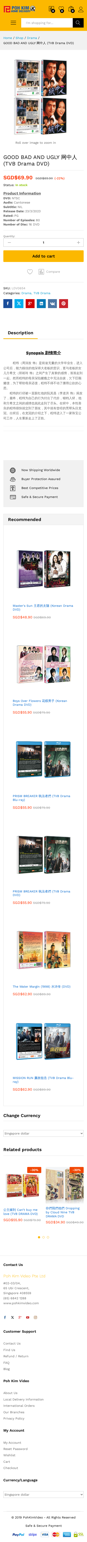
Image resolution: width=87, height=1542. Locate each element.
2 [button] (43, 1237)
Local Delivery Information (23, 1399)
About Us (10, 1393)
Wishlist (9, 1455)
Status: (8, 185)
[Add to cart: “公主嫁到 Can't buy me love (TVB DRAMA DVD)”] (11, 1202)
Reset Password (15, 1449)
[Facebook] (5, 1317)
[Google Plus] (20, 1317)
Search (78, 23)
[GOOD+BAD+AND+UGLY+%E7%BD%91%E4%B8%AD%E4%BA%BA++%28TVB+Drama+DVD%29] (18, 303)
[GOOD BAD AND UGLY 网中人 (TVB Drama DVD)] (7, 303)
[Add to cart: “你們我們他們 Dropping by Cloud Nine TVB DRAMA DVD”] (54, 1201)
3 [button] (48, 1237)
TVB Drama (41, 293)
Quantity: (9, 236)
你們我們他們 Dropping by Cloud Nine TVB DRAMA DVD (62, 1212)
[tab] (20, 334)
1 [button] (39, 1237)
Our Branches (13, 1412)
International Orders (19, 1405)
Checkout (10, 1468)
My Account (12, 1442)
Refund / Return (16, 1356)
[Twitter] (12, 1317)
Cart (6, 1461)
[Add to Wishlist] (30, 272)
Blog (6, 1369)
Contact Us (12, 1343)
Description (20, 332)
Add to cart (43, 256)
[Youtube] (27, 1317)
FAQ (6, 1362)
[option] (22, 1197)
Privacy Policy (13, 1418)
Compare (53, 271)
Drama (26, 293)
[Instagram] (35, 1318)
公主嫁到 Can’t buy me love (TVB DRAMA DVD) (20, 1212)
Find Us (9, 1350)
